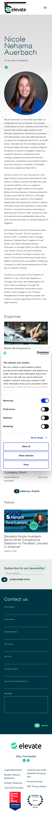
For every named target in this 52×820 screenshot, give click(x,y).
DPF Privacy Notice (36, 786)
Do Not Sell (17, 787)
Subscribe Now (20, 579)
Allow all (26, 446)
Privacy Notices (35, 781)
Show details (37, 438)
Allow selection (26, 455)
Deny (26, 464)
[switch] (45, 409)
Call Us (7, 787)
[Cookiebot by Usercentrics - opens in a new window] (37, 353)
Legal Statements (13, 769)
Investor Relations (13, 782)
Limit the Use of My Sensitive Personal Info (36, 773)
